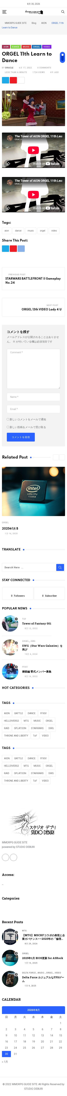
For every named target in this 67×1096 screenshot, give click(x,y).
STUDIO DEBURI (33, 1088)
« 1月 (5, 1061)
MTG (26, 720)
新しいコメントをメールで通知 (28, 419)
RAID (6, 728)
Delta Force (29, 973)
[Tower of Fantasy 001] (10, 623)
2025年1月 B (10, 528)
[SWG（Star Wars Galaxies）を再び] (10, 647)
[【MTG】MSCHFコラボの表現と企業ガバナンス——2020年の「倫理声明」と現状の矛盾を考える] (10, 937)
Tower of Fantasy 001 (36, 623)
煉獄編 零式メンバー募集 (36, 671)
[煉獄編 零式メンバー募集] (10, 671)
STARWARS (37, 728)
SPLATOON (20, 728)
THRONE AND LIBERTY (16, 735)
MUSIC (31, 230)
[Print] (21, 80)
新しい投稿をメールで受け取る (28, 427)
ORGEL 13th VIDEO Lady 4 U (42, 309)
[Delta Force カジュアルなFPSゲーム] (10, 979)
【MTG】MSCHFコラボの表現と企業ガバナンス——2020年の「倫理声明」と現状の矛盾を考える (43, 938)
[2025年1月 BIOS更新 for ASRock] (10, 958)
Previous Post (17, 274)
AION (7, 230)
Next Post (52, 305)
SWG (33, 641)
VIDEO (54, 230)
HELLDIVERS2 (11, 720)
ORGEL (42, 230)
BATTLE (18, 713)
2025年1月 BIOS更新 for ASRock (42, 958)
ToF (24, 619)
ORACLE (9, 68)
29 (60, 1047)
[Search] (63, 11)
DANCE (18, 230)
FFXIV (25, 667)
